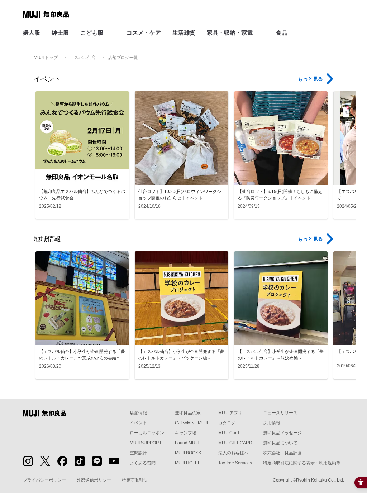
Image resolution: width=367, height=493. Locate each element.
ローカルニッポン (147, 432)
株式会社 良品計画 (282, 452)
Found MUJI (187, 442)
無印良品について (280, 442)
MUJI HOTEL (187, 462)
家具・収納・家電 (230, 33)
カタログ (226, 422)
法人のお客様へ (233, 452)
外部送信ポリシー (94, 480)
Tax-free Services (235, 462)
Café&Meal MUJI (191, 422)
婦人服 (31, 33)
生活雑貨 (183, 33)
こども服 (91, 33)
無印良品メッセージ (282, 432)
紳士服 (60, 33)
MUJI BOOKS (188, 452)
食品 (281, 33)
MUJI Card (228, 432)
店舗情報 (138, 412)
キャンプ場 (185, 432)
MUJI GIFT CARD (235, 442)
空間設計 (138, 452)
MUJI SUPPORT (146, 442)
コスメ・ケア (144, 33)
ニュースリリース (280, 412)
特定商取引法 (135, 480)
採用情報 (271, 422)
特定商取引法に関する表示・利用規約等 (301, 462)
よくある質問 (143, 462)
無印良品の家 (188, 412)
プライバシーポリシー (44, 480)
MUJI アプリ (230, 412)
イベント (138, 422)
